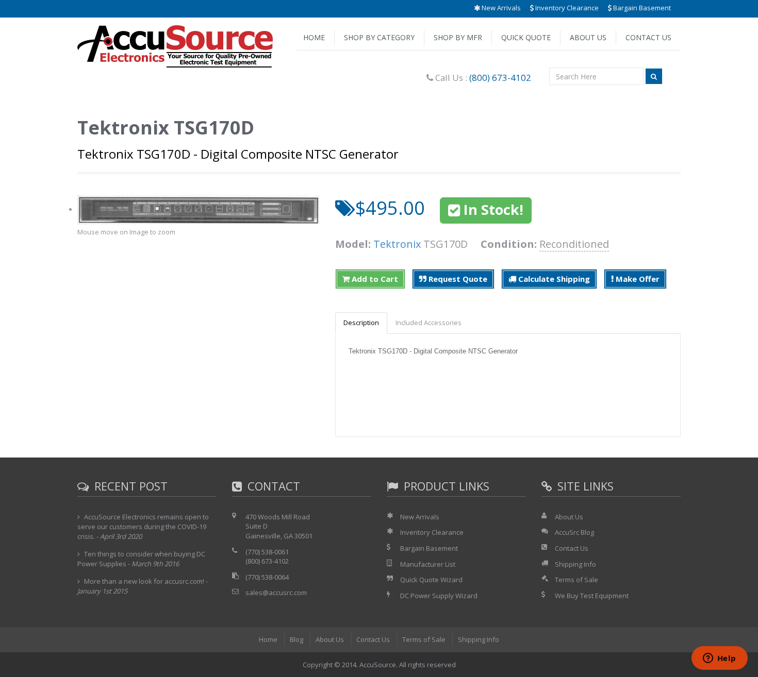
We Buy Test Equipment (592, 595)
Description (361, 322)
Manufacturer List (427, 564)
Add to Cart (374, 279)
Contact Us (648, 37)
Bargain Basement (641, 7)
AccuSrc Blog (574, 532)
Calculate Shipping (553, 279)
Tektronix (397, 244)
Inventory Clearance (566, 7)
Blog (296, 639)
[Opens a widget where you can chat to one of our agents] (719, 659)
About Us (588, 37)
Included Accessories (429, 322)
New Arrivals (500, 7)
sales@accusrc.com (276, 592)
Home (314, 37)
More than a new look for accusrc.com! (144, 581)
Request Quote (456, 279)
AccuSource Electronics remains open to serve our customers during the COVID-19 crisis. (143, 526)
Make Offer (637, 279)
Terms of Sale (576, 579)
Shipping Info (575, 564)
